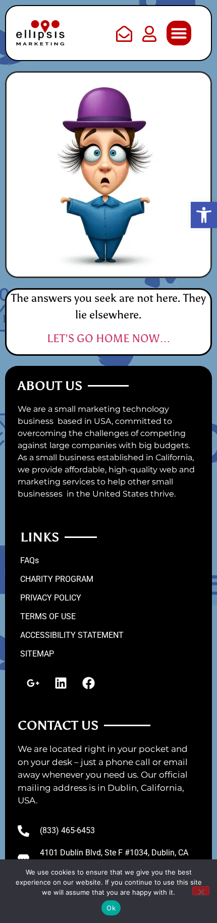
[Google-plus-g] (32, 682)
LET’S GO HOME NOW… (109, 338)
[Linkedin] (60, 682)
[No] (200, 890)
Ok (111, 908)
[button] (204, 215)
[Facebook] (88, 682)
